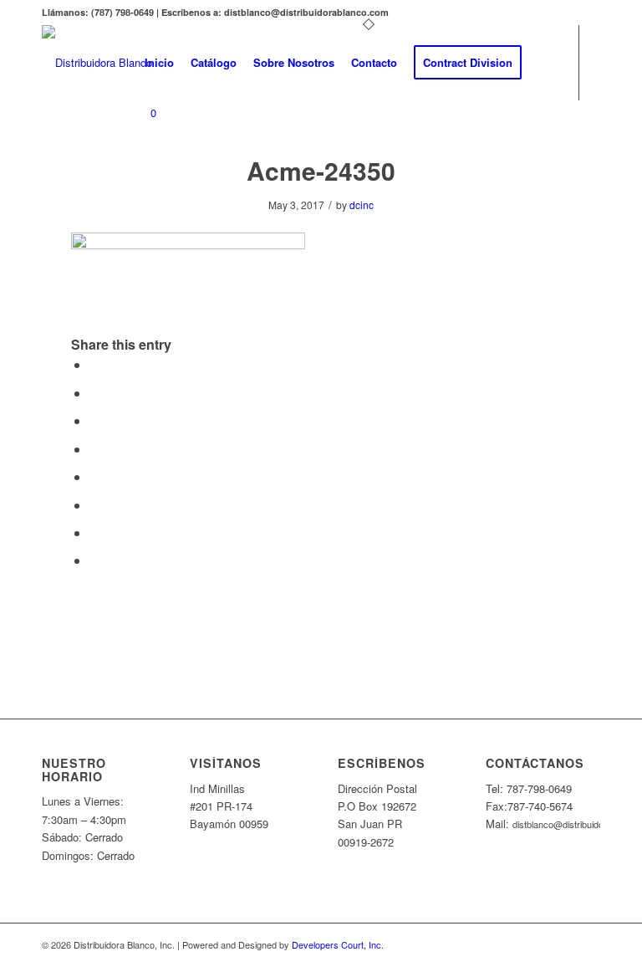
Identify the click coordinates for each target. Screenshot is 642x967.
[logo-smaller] (97, 62)
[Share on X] (94, 393)
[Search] (544, 62)
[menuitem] (159, 62)
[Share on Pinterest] (94, 420)
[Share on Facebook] (94, 364)
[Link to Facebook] (141, 179)
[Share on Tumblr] (94, 476)
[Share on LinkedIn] (94, 449)
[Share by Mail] (94, 560)
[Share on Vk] (94, 505)
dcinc (361, 204)
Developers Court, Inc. (338, 944)
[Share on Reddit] (94, 532)
